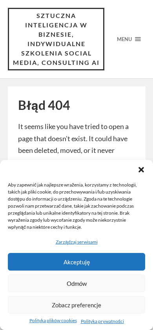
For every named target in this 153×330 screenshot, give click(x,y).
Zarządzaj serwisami (77, 242)
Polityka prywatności (102, 321)
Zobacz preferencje (76, 304)
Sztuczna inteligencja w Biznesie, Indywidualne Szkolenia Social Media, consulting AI (56, 39)
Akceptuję (77, 261)
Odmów (77, 283)
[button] (141, 170)
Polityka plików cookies (53, 320)
